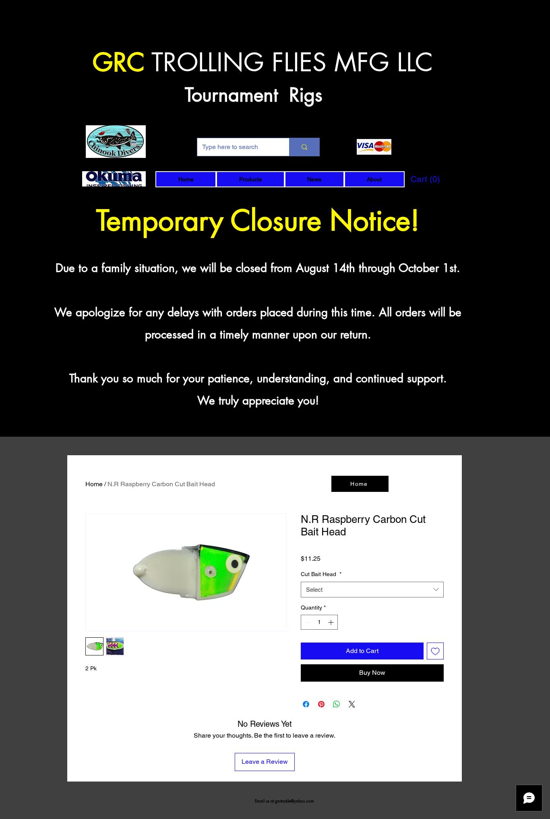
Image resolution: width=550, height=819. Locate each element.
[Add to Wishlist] (435, 651)
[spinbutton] (319, 622)
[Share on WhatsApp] (336, 704)
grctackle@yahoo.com (294, 801)
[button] (250, 179)
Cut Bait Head (321, 574)
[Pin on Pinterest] (321, 704)
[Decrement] (307, 622)
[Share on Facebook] (306, 704)
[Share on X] (352, 704)
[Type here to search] (304, 147)
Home (94, 484)
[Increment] (332, 622)
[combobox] (372, 589)
